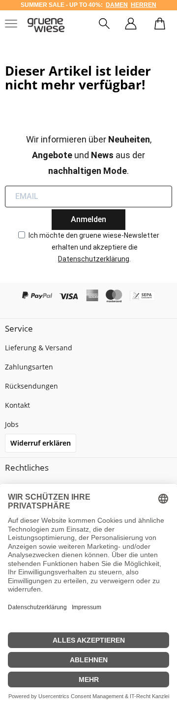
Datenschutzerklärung (93, 259)
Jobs (12, 424)
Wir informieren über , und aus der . (88, 155)
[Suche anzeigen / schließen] (104, 25)
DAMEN (117, 4)
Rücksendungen (31, 386)
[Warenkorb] (160, 25)
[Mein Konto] (131, 25)
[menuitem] (104, 25)
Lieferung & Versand (38, 347)
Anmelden (88, 219)
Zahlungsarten (29, 366)
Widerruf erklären (40, 443)
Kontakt (17, 405)
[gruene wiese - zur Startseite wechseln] (46, 25)
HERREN (143, 4)
